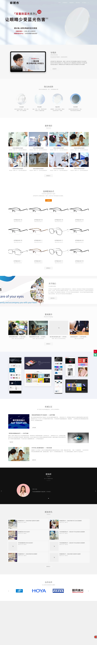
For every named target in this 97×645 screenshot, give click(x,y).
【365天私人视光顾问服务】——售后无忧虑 (41, 447)
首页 (59, 2)
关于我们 (84, 2)
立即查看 (34, 427)
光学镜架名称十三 (59, 240)
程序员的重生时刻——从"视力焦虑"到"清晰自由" (20, 336)
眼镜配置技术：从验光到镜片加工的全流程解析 (71, 520)
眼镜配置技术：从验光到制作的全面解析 (27, 554)
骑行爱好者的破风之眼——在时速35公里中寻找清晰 (62, 336)
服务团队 (78, 2)
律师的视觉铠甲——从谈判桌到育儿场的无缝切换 (82, 336)
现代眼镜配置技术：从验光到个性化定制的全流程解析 (72, 531)
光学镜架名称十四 (18, 219)
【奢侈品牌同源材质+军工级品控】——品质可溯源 (43, 415)
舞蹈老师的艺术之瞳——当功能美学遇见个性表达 (41, 336)
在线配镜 (48, 200)
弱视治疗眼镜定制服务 (79, 168)
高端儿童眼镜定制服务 (59, 148)
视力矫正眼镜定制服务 (59, 168)
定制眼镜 (65, 2)
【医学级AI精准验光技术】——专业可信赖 (18, 433)
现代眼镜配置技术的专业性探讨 (25, 542)
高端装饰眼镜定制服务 (18, 168)
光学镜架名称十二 (38, 240)
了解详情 (11, 442)
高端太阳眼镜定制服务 (38, 148)
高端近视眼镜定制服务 (18, 148)
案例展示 (72, 2)
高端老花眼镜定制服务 (79, 148)
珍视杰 (14, 2)
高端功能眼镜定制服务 (38, 168)
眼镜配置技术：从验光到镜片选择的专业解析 (28, 520)
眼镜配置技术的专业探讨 (24, 531)
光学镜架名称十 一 (18, 261)
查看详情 (34, 460)
